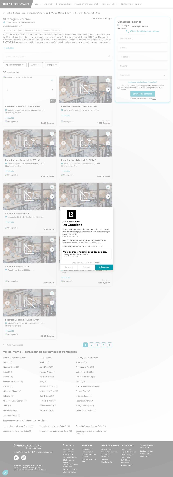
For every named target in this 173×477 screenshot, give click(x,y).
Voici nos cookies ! (71, 257)
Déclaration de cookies (94, 246)
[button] (5, 473)
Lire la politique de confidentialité (73, 246)
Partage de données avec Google (76, 255)
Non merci (69, 267)
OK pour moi (104, 267)
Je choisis (86, 267)
